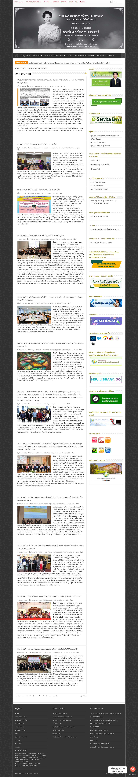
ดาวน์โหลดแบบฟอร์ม (80, 56)
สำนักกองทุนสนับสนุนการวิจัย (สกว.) (100, 723)
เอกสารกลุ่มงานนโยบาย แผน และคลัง (101, 242)
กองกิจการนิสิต (57, 733)
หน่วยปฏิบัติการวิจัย (21, 750)
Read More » (22, 136)
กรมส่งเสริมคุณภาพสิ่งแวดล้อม (99, 730)
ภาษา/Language (18, 2)
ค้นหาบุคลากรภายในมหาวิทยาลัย (62, 720)
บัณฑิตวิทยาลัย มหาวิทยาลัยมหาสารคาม (64, 737)
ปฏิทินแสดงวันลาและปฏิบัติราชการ (100, 146)
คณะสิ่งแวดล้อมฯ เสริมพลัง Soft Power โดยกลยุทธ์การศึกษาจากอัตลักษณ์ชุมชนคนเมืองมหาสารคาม (49, 596)
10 (39, 696)
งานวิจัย (71, 2)
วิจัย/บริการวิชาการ (59, 56)
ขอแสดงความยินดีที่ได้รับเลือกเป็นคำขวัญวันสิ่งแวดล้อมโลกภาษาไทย (38, 189)
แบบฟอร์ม (110, 56)
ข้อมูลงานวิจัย (39, 86)
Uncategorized (33, 148)
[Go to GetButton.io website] (132, 774)
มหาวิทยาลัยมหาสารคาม (60, 713)
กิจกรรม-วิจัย (32, 86)
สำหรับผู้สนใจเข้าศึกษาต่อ (22, 720)
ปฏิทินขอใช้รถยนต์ (95, 139)
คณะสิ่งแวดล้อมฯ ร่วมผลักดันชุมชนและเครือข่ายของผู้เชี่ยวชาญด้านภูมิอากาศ (41, 235)
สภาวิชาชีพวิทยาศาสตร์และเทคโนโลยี (100, 743)
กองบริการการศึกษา (58, 730)
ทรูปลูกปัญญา (94, 737)
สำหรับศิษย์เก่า (19, 727)
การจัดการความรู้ (20, 730)
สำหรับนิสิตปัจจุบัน (20, 717)
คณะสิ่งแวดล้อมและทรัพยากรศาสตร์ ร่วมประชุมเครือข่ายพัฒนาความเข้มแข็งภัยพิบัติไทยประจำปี (47, 649)
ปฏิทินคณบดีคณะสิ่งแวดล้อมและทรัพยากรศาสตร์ (104, 135)
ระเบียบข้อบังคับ (100, 56)
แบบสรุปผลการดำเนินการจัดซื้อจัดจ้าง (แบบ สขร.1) (105, 229)
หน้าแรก (16, 55)
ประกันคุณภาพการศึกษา (33, 2)
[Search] (123, 2)
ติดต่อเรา (63, 2)
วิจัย (61, 86)
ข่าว (44, 86)
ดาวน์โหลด (70, 56)
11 (43, 696)
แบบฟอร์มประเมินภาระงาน (98, 182)
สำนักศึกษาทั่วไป (57, 723)
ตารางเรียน (47, 56)
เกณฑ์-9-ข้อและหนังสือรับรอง (98, 189)
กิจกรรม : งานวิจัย (41, 148)
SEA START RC (94, 727)
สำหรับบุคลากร (19, 723)
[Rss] (111, 2)
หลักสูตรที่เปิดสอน (36, 56)
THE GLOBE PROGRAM (96, 717)
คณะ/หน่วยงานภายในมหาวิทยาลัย (62, 717)
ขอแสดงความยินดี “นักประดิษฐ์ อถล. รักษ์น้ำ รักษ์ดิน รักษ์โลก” (37, 144)
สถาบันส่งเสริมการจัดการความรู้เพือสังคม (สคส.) (104, 720)
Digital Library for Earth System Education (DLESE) (105, 713)
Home (17, 68)
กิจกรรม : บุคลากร (26, 68)
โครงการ (82, 2)
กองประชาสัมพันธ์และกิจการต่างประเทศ (64, 727)
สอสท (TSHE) (94, 740)
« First (18, 696)
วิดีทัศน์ (17, 740)
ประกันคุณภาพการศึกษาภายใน (99, 216)
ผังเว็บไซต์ (56, 2)
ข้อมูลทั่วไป (25, 56)
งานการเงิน (47, 2)
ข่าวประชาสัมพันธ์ (50, 86)
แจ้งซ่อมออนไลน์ (95, 169)
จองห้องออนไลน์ (95, 160)
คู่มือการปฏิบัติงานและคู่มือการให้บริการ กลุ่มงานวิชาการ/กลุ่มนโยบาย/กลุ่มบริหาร (104, 202)
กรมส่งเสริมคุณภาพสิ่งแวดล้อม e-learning (102, 733)
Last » (55, 696)
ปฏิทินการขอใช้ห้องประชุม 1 (98, 142)
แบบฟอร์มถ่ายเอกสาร (96, 186)
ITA (76, 2)
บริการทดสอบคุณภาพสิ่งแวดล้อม (100, 164)
